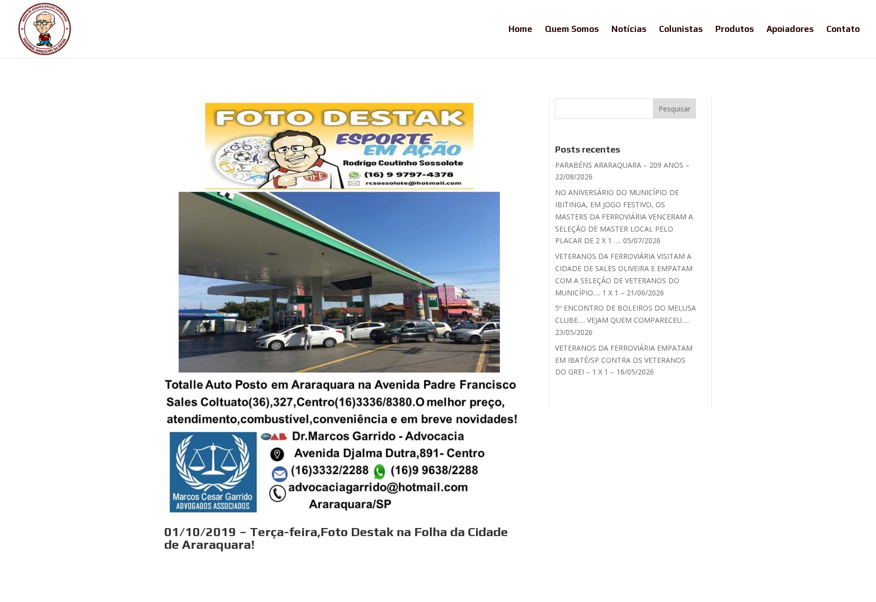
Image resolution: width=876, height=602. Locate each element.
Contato (843, 29)
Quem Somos (572, 29)
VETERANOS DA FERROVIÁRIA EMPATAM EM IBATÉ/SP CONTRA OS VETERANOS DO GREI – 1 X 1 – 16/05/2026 (623, 360)
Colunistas (681, 29)
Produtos (734, 29)
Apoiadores (790, 29)
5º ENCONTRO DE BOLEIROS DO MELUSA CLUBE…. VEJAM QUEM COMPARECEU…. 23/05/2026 (625, 320)
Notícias (628, 29)
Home (520, 29)
